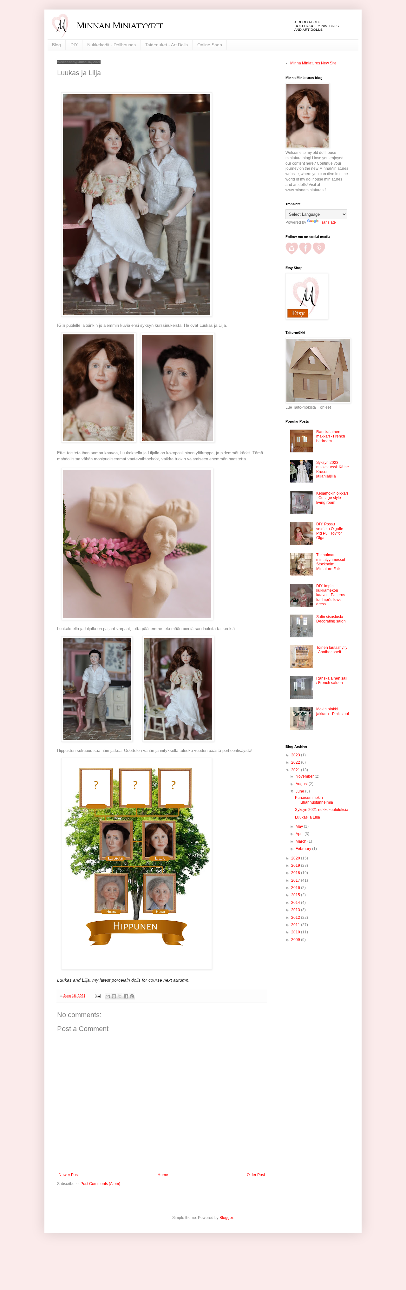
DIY (74, 44)
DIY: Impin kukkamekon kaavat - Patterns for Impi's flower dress (330, 595)
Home (163, 1175)
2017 (296, 880)
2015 (296, 895)
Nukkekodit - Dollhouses (111, 44)
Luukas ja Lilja (307, 817)
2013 (296, 910)
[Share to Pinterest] (132, 996)
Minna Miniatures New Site (313, 63)
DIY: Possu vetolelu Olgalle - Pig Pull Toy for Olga (330, 531)
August (302, 784)
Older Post (256, 1175)
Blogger (226, 1217)
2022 (296, 762)
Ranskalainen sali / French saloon (331, 680)
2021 (296, 770)
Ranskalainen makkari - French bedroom (330, 436)
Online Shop (209, 44)
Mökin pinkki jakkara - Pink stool (332, 711)
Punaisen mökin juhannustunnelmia (314, 799)
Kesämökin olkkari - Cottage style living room (332, 498)
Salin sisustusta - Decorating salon (331, 619)
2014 (296, 902)
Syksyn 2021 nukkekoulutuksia (321, 809)
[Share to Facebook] (126, 996)
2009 (296, 940)
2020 (296, 858)
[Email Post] (97, 995)
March (301, 841)
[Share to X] (120, 996)
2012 (296, 917)
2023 (296, 755)
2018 (296, 873)
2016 (296, 887)
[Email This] (108, 996)
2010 (296, 932)
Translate (328, 222)
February (304, 848)
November (305, 776)
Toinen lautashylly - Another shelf (331, 649)
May (300, 826)
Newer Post (69, 1175)
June (300, 791)
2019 (296, 865)
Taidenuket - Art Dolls (166, 44)
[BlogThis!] (114, 996)
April (300, 834)
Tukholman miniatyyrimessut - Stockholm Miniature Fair (331, 562)
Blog (56, 44)
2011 (296, 925)
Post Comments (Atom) (100, 1183)
